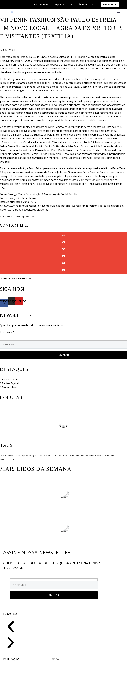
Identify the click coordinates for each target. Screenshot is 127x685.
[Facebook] (9, 4)
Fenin (11, 216)
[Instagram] (13, 4)
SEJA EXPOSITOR (63, 4)
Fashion (6, 216)
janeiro (41, 456)
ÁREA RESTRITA (87, 4)
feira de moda (87, 456)
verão (34, 216)
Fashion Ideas (10, 379)
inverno (76, 456)
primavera (17, 216)
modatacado (8, 460)
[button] (63, 235)
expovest (47, 456)
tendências (14, 456)
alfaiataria (15, 460)
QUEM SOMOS (40, 4)
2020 (62, 456)
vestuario (95, 456)
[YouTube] (18, 4)
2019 (2, 216)
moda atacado (104, 456)
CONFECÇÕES (55, 456)
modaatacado (69, 456)
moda (19, 456)
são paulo (24, 216)
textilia (29, 216)
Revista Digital (10, 383)
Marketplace (9, 387)
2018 (81, 456)
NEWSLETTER (110, 4)
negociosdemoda (27, 456)
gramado (36, 456)
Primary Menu (118, 12)
